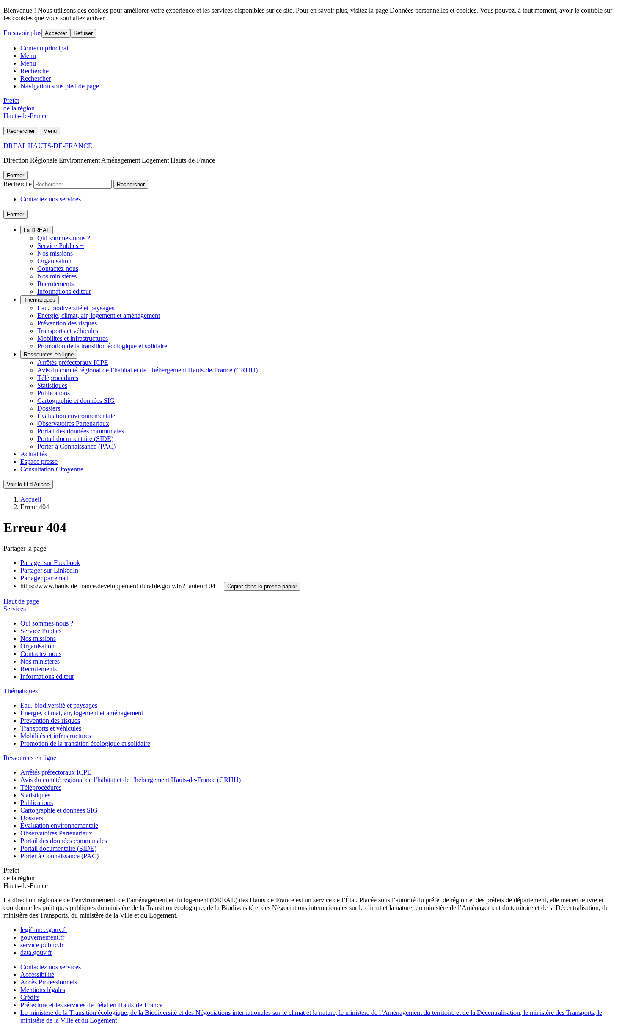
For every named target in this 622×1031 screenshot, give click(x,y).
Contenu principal (44, 48)
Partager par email (44, 578)
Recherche (34, 70)
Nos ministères (57, 276)
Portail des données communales (80, 431)
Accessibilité (37, 974)
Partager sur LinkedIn (49, 570)
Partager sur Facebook (50, 562)
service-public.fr (41, 944)
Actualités (33, 454)
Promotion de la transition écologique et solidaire (102, 346)
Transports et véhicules (67, 330)
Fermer (15, 175)
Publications (53, 393)
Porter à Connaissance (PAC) (76, 446)
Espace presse (39, 461)
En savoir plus (22, 32)
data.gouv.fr (36, 952)
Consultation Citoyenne (51, 469)
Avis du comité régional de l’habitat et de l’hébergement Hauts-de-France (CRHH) (147, 370)
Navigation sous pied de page (59, 86)
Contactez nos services (50, 199)
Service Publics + (60, 245)
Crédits (29, 997)
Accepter (56, 33)
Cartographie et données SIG (76, 400)
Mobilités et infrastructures (72, 338)
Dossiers (48, 408)
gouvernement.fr (42, 937)
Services (14, 608)
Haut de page (21, 601)
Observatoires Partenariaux (73, 423)
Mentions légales (42, 989)
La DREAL (37, 230)
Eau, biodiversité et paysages (75, 308)
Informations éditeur (64, 291)
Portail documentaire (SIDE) (75, 438)
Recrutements (55, 283)
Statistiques (52, 385)
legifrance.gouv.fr (43, 929)
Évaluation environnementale (76, 415)
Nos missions (55, 253)
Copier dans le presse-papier (262, 586)
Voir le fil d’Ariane (28, 484)
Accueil (30, 499)
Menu (28, 55)
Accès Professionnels (48, 982)
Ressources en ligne (49, 354)
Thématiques (39, 300)
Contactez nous (57, 268)
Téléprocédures (57, 377)
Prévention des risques (67, 323)
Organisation (54, 261)
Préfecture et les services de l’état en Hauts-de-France (91, 1005)
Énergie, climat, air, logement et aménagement (98, 315)
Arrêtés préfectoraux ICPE (72, 362)
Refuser (83, 33)
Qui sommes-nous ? (63, 238)
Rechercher (35, 78)
